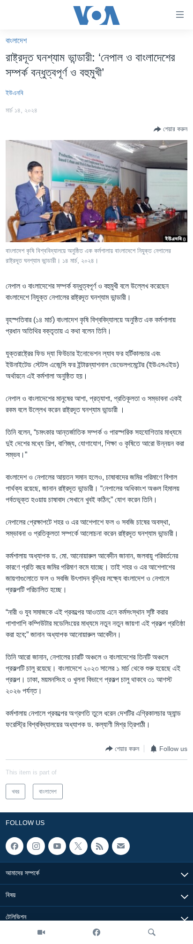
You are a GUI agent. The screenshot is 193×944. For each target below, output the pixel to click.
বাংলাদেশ (16, 41)
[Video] (41, 932)
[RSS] (100, 846)
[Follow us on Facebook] (14, 846)
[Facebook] (96, 932)
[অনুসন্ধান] (152, 932)
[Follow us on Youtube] (57, 846)
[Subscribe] (121, 846)
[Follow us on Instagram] (36, 846)
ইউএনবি (14, 93)
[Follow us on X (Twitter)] (78, 846)
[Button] (170, 129)
